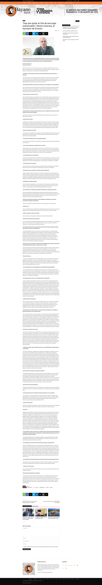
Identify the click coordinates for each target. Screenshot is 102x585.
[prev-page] (23, 521)
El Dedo (60, 578)
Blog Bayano (77, 578)
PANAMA (51, 487)
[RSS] (73, 0)
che (33, 487)
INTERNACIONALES (42, 487)
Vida (53, 578)
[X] (77, 0)
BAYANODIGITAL (29, 487)
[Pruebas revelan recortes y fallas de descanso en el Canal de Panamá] (54, 512)
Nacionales (30, 578)
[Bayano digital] (51, 11)
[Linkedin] (70, 0)
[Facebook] (66, 0)
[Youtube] (78, 0)
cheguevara (36, 487)
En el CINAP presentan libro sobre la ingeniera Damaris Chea (70, 34)
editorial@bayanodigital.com (47, 572)
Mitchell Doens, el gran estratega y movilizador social (71, 40)
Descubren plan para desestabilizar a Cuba (70, 30)
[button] (78, 3)
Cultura (51, 578)
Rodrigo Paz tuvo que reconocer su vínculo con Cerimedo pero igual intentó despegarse (28, 518)
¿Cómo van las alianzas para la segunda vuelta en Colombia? (51, 502)
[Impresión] (43, 33)
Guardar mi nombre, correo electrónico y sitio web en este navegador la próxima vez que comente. (41, 546)
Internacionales (35, 578)
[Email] (40, 33)
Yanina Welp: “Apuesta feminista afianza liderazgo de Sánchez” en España (30, 502)
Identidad (47, 578)
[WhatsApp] (24, 33)
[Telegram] (75, 0)
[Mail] (71, 0)
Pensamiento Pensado (65, 578)
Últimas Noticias (72, 578)
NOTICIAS (47, 487)
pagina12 (27, 486)
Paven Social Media (34, 582)
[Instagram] (68, 0)
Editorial (56, 578)
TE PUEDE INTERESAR (27, 506)
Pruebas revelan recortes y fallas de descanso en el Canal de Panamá (71, 37)
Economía (40, 578)
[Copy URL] (46, 33)
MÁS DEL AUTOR (35, 506)
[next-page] (25, 521)
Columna (44, 578)
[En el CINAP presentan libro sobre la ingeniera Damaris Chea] (41, 512)
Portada (24, 20)
